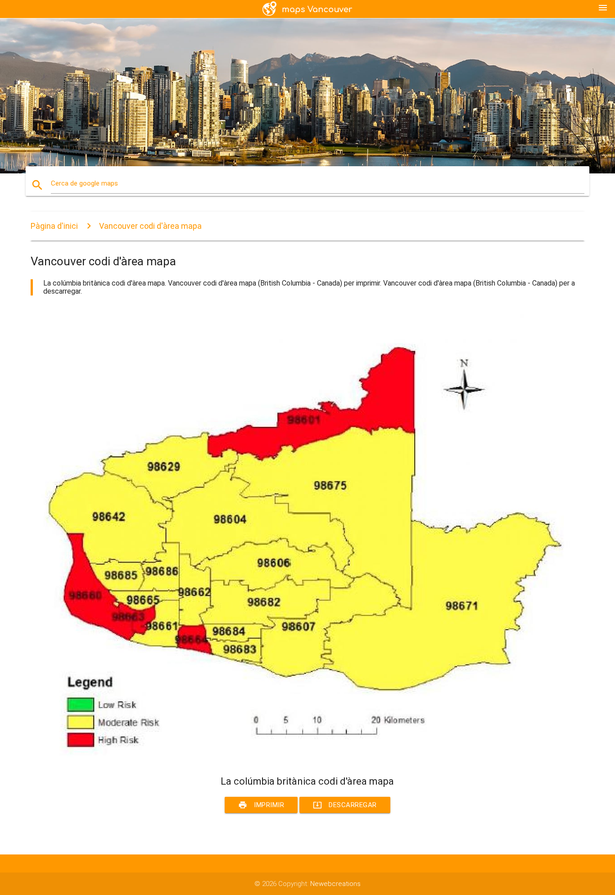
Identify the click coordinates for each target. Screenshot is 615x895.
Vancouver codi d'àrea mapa (150, 226)
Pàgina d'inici (54, 226)
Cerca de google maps (84, 183)
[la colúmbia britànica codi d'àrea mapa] (301, 759)
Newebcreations (335, 884)
